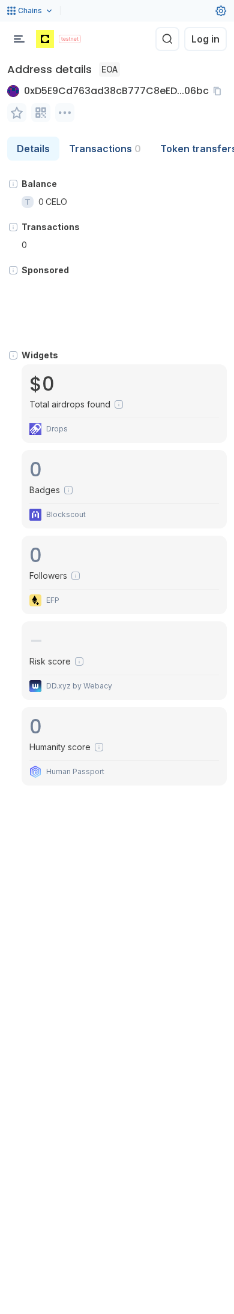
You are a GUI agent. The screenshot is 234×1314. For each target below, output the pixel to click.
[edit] (16, 112)
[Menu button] (19, 39)
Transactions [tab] (105, 149)
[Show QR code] (40, 112)
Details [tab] (33, 149)
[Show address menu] (64, 112)
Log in (205, 39)
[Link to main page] (45, 39)
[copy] (220, 91)
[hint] (13, 184)
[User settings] (221, 11)
